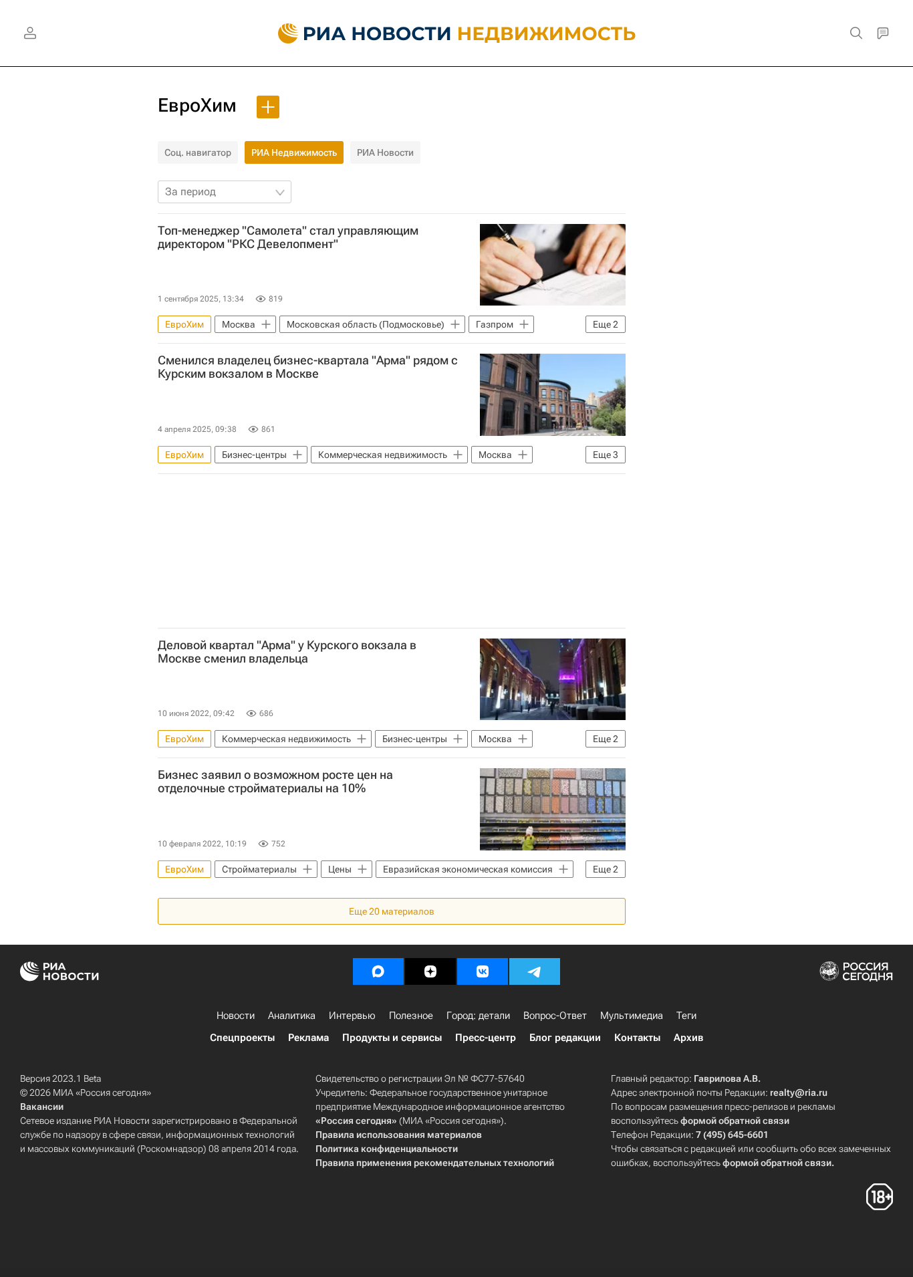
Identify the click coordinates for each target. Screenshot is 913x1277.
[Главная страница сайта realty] (457, 33)
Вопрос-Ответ (555, 1016)
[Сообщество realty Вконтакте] (482, 971)
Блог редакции (565, 1038)
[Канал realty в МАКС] (378, 971)
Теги (686, 1016)
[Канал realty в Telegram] (534, 971)
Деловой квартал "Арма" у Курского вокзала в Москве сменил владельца (287, 651)
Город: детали (478, 1016)
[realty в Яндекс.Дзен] (430, 971)
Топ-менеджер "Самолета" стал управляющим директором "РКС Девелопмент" (288, 237)
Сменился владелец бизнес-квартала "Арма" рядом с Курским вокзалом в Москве (308, 367)
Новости (236, 1016)
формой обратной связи (734, 1120)
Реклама (308, 1038)
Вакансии (41, 1106)
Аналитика (291, 1016)
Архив (688, 1038)
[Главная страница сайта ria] (356, 33)
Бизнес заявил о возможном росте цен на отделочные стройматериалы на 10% (275, 781)
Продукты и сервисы (392, 1038)
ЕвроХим (197, 105)
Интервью (352, 1016)
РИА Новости (385, 152)
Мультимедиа (631, 1016)
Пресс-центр (485, 1038)
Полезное (411, 1016)
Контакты (637, 1038)
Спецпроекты (242, 1038)
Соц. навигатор (197, 152)
